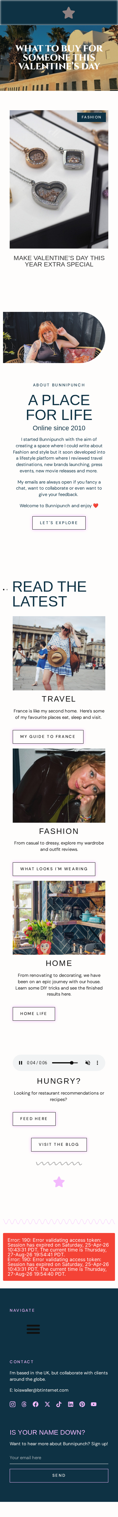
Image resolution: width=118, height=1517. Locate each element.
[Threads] (24, 1404)
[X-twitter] (47, 1404)
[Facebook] (35, 1404)
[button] (68, 13)
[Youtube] (94, 1404)
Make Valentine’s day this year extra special (59, 261)
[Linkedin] (70, 1404)
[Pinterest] (82, 1404)
